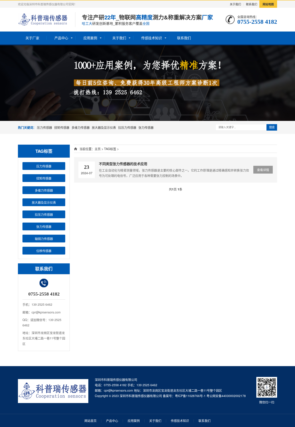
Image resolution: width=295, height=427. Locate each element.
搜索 (272, 127)
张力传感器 (146, 127)
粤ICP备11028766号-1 (190, 396)
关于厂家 (32, 37)
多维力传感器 (80, 127)
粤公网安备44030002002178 (226, 396)
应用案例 (90, 37)
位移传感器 (43, 250)
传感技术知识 (151, 37)
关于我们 (235, 4)
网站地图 (268, 4)
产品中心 (61, 37)
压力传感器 (44, 127)
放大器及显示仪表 (104, 127)
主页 (98, 149)
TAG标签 (110, 149)
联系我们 (251, 4)
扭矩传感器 (61, 127)
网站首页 (90, 420)
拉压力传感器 (127, 127)
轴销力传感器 (44, 238)
